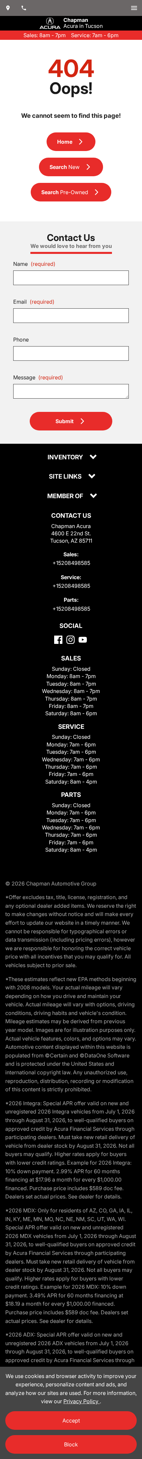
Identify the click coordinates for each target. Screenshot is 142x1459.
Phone (21, 339)
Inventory (66, 457)
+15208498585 (71, 563)
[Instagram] (70, 639)
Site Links (66, 477)
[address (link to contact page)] (8, 8)
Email (33, 301)
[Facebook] (58, 639)
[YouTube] (82, 639)
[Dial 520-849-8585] (24, 8)
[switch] (134, 8)
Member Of (66, 496)
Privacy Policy (81, 1401)
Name (34, 264)
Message (38, 377)
